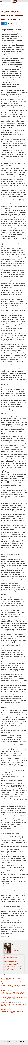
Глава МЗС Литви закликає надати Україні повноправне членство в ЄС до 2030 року (14, 1001)
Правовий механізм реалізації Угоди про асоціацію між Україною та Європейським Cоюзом (14, 957)
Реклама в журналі (15, 950)
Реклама (11, 1043)
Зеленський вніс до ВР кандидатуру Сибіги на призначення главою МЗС (12, 1012)
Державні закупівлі (18, 1043)
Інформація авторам (16, 951)
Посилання (22, 1041)
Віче (7, 5)
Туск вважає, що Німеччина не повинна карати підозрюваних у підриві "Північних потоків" (12, 977)
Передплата (14, 953)
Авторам (3, 1041)
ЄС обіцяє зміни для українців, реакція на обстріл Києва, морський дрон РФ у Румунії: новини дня (12, 993)
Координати (9, 1041)
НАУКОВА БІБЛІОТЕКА (19, 5)
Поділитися (12, 23)
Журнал (11, 5)
